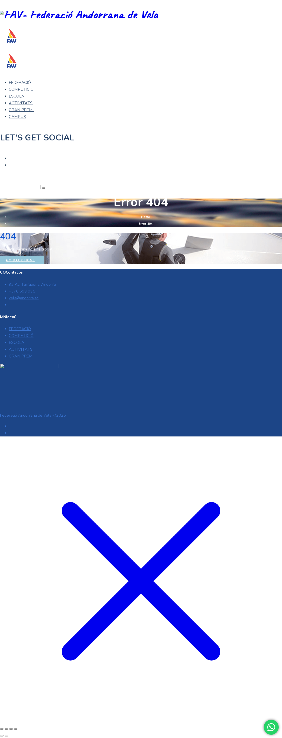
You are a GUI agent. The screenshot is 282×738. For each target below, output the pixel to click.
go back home (20, 260)
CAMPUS (17, 116)
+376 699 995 (22, 291)
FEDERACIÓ (20, 82)
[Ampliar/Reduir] (2, 729)
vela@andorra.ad (24, 298)
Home (145, 217)
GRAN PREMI (21, 109)
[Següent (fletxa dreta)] (6, 735)
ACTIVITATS (21, 103)
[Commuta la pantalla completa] (6, 729)
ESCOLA (16, 96)
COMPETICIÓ (21, 89)
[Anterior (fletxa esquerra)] (2, 735)
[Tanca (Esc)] (15, 729)
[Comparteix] (11, 729)
